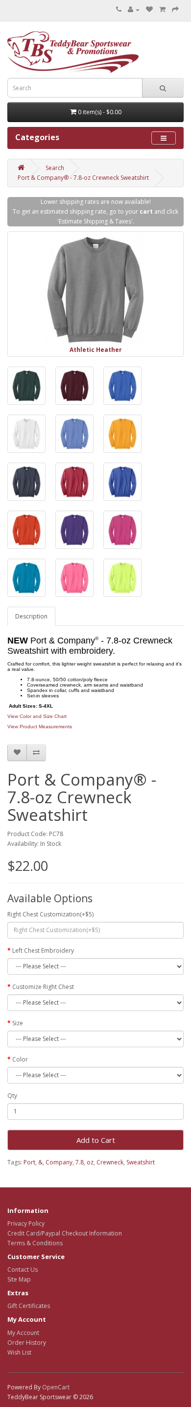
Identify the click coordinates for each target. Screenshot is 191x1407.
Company (59, 1162)
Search (55, 168)
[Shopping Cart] (162, 9)
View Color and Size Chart (37, 716)
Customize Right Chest (43, 987)
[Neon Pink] (74, 578)
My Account (23, 1333)
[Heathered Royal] (122, 482)
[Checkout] (175, 9)
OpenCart (56, 1387)
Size (17, 1023)
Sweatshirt (140, 1162)
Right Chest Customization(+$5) (50, 914)
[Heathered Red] (74, 482)
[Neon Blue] (26, 578)
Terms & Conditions (35, 1243)
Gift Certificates (28, 1306)
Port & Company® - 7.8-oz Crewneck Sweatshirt (83, 177)
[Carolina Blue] (74, 434)
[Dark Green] (26, 386)
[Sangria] (122, 530)
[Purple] (74, 530)
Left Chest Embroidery (43, 950)
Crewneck (109, 1162)
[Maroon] (74, 386)
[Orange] (26, 530)
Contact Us (22, 1269)
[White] (26, 434)
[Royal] (122, 386)
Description (31, 616)
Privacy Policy (26, 1223)
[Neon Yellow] (122, 578)
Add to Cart (95, 1140)
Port (29, 1162)
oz (90, 1162)
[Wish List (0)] (149, 9)
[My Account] (134, 9)
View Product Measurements (39, 726)
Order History (26, 1342)
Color (20, 1059)
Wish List (19, 1352)
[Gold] (122, 434)
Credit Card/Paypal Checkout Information (64, 1233)
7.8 (79, 1162)
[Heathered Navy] (26, 482)
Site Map (19, 1279)
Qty (12, 1095)
